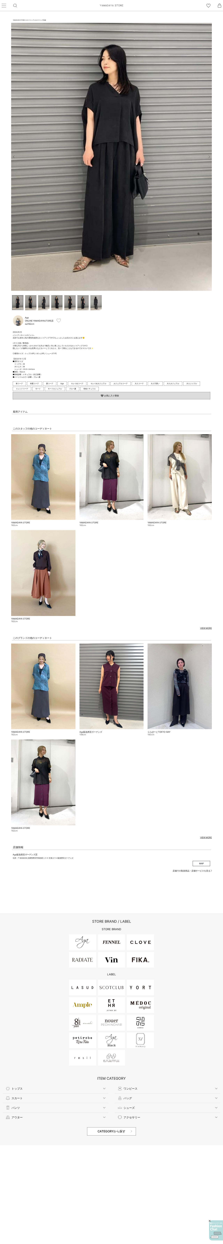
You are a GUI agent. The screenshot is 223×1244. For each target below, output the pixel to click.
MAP (201, 863)
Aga (62, 383)
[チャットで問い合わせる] (216, 1230)
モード (38, 389)
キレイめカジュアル (98, 383)
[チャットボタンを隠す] (209, 1220)
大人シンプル (191, 383)
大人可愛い (155, 383)
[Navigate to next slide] (209, 156)
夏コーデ (49, 383)
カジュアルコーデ (121, 383)
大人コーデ (139, 383)
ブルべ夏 (72, 389)
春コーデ (19, 383)
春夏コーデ (34, 383)
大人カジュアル (173, 383)
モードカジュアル (55, 389)
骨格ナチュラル (89, 389)
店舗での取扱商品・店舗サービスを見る (192, 870)
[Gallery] (111, 157)
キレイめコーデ (77, 383)
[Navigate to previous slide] (13, 156)
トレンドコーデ (22, 389)
